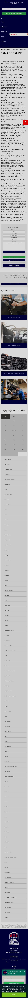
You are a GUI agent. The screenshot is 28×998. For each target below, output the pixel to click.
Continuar (14, 994)
